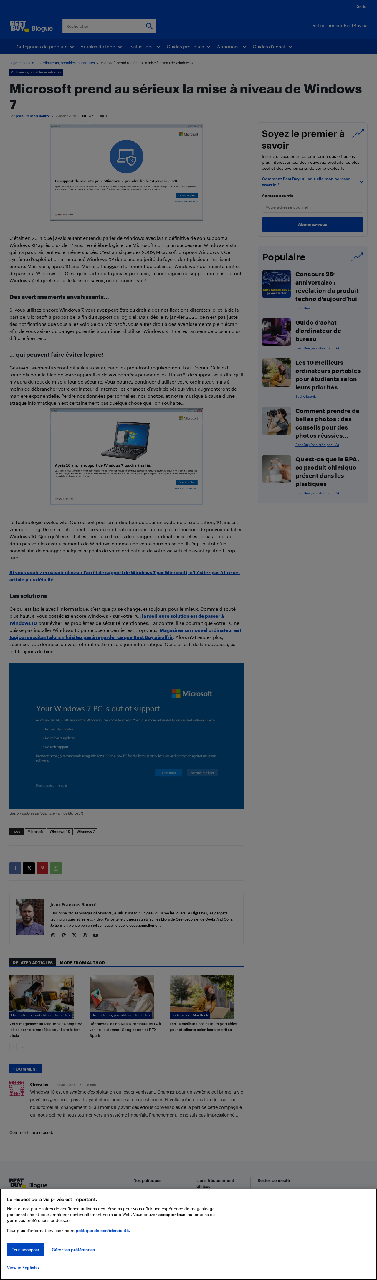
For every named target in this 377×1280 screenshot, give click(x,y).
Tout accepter (25, 1249)
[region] (188, 1234)
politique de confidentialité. (103, 1230)
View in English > (23, 1267)
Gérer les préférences (73, 1249)
